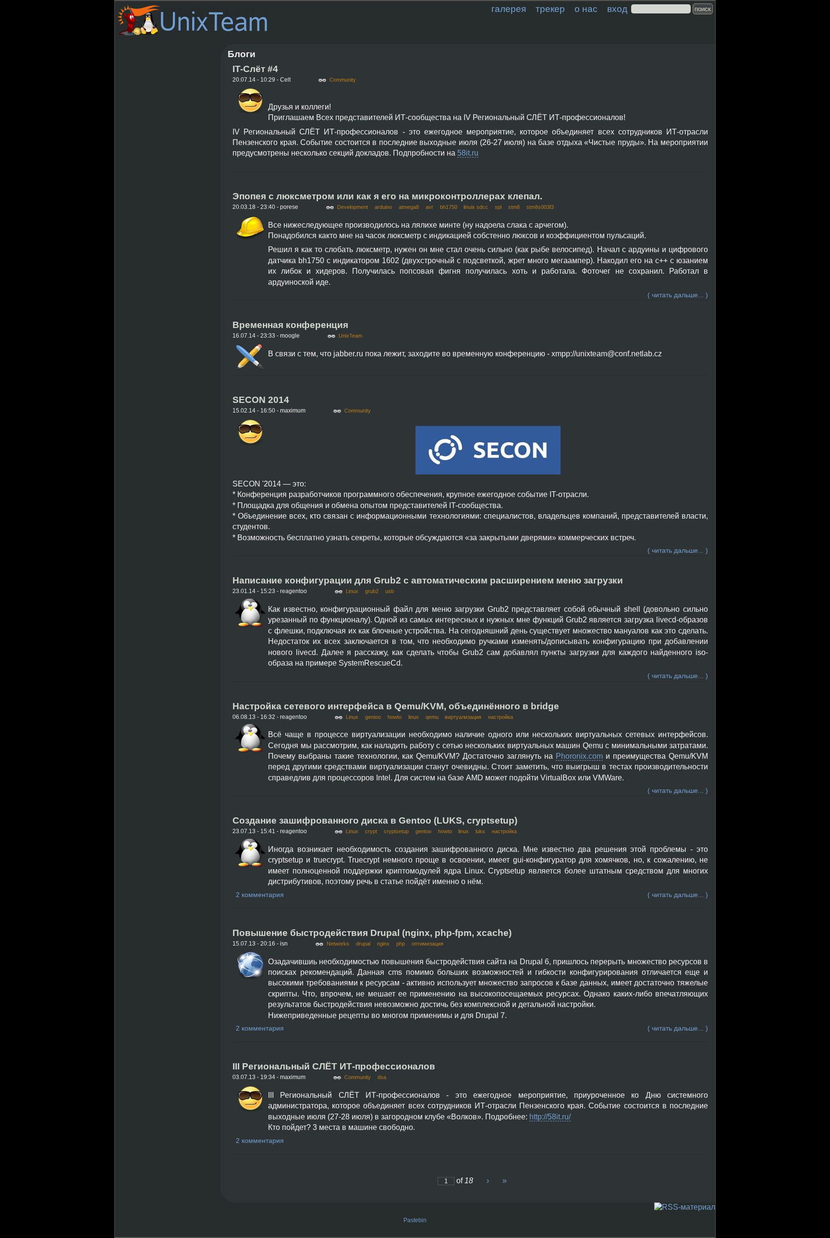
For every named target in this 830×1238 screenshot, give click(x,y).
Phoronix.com (579, 756)
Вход (617, 9)
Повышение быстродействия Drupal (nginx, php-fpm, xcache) (372, 933)
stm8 (514, 207)
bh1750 (448, 207)
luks (480, 831)
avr (429, 207)
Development (352, 207)
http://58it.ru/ (550, 1117)
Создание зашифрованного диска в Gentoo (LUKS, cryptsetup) (374, 820)
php (400, 944)
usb (389, 591)
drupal (363, 944)
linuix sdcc (476, 207)
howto (395, 717)
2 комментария (260, 894)
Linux (352, 591)
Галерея (508, 9)
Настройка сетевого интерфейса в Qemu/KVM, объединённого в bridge (395, 706)
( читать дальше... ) (677, 295)
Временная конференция (290, 325)
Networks (338, 944)
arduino (383, 207)
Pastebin (415, 1220)
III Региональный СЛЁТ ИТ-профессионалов (333, 1066)
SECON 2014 (260, 400)
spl (498, 207)
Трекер (550, 9)
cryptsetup (396, 831)
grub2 (371, 591)
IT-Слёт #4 (255, 69)
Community (343, 80)
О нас (586, 9)
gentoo (373, 717)
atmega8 (409, 207)
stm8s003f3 (540, 207)
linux (413, 717)
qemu (432, 717)
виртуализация (463, 717)
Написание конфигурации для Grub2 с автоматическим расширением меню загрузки (427, 580)
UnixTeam (350, 336)
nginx (383, 944)
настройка (500, 717)
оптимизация (427, 944)
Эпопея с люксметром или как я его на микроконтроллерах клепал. (387, 196)
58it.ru (467, 153)
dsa (382, 1077)
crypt (371, 831)
